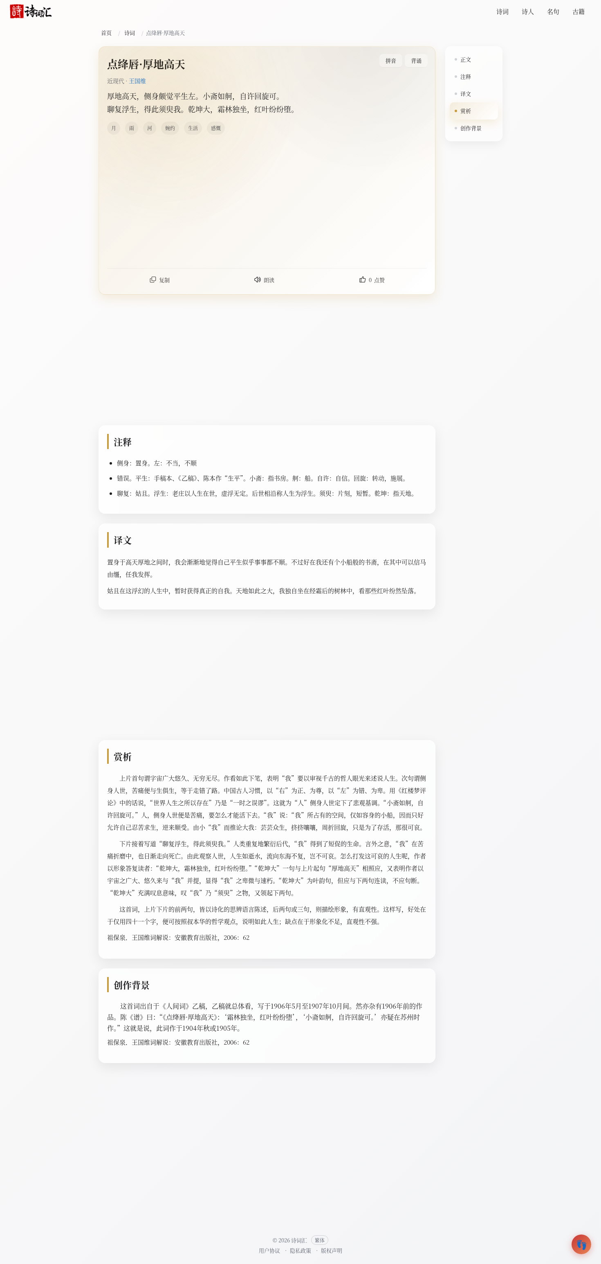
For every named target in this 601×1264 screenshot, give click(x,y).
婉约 (170, 127)
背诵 (416, 60)
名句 (553, 11)
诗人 (528, 11)
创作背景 (471, 128)
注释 (465, 76)
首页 (106, 32)
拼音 (391, 60)
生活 (193, 127)
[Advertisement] (352, 201)
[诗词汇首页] (31, 11)
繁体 (320, 1240)
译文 (465, 93)
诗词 (502, 11)
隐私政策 (300, 1250)
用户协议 (269, 1250)
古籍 (578, 11)
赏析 (465, 111)
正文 (465, 59)
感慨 (216, 127)
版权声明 (331, 1250)
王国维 (137, 81)
